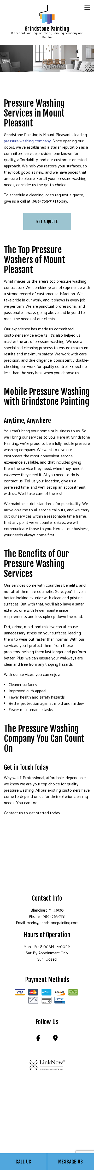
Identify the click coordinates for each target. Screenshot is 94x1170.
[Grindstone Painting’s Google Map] (55, 1039)
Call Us (23, 1162)
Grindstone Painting (47, 29)
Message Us (70, 1162)
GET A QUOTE (47, 221)
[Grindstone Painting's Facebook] (38, 1039)
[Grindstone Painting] (47, 14)
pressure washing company (27, 141)
